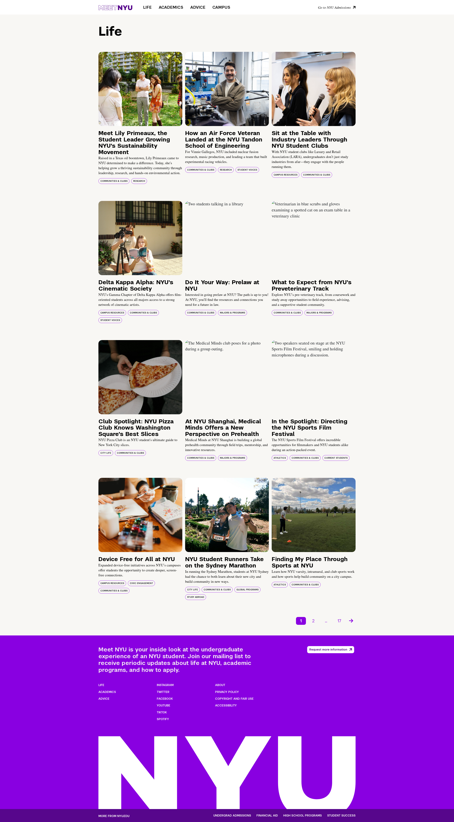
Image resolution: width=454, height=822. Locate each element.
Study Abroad (195, 597)
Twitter (163, 692)
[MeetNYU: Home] (115, 7)
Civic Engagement (141, 583)
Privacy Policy (227, 692)
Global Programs (247, 589)
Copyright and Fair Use (234, 699)
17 (339, 621)
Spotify (163, 719)
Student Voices (247, 169)
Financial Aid (267, 815)
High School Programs (302, 815)
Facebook (165, 699)
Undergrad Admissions (232, 815)
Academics (171, 7)
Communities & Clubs (114, 181)
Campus (221, 7)
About (220, 685)
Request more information (328, 649)
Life (147, 7)
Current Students (336, 458)
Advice (197, 7)
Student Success (341, 815)
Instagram (165, 685)
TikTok (162, 712)
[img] (140, 89)
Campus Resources (285, 174)
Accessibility (226, 705)
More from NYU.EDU (113, 816)
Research (139, 181)
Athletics (280, 458)
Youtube (163, 705)
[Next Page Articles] (351, 620)
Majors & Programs (232, 312)
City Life (105, 453)
